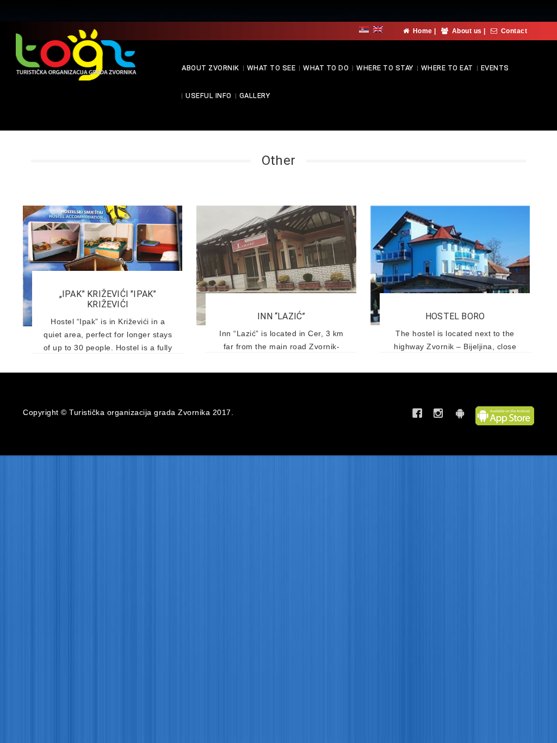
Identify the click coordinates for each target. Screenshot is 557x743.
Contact (514, 31)
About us (467, 31)
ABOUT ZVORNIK (210, 68)
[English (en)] (378, 29)
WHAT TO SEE (271, 68)
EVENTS (495, 68)
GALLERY (254, 95)
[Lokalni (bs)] (364, 29)
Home (422, 31)
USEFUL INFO (208, 95)
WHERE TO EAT (447, 68)
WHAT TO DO (326, 68)
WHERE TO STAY (384, 68)
